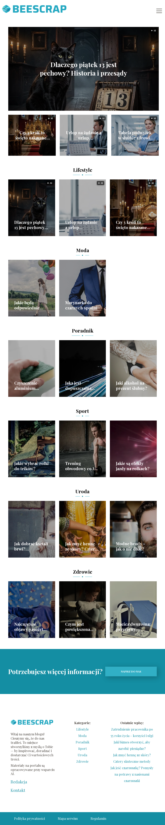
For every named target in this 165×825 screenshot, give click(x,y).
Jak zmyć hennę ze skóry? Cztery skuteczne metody (81, 546)
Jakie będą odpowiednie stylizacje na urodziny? (27, 305)
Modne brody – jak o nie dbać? (130, 546)
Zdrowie (82, 571)
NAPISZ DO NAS (131, 671)
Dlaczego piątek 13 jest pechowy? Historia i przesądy (83, 68)
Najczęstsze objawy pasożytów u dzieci (31, 626)
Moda (82, 250)
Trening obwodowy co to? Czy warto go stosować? (82, 466)
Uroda (82, 491)
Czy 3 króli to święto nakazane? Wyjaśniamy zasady (32, 135)
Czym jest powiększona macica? (77, 626)
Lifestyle (82, 170)
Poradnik (82, 330)
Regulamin (98, 818)
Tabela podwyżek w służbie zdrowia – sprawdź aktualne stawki (135, 135)
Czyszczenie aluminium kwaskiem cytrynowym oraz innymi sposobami (31, 385)
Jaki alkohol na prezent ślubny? (131, 385)
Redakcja (19, 781)
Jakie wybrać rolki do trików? (31, 466)
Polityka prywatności (29, 818)
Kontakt (18, 790)
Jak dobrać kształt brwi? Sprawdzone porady (31, 546)
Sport (82, 411)
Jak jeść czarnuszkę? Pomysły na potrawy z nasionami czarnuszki (131, 774)
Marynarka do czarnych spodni (81, 305)
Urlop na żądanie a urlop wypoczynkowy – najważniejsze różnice (83, 135)
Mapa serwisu (68, 818)
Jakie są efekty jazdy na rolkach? (133, 466)
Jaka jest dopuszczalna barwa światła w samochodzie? (80, 385)
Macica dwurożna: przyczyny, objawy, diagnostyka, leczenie (133, 626)
